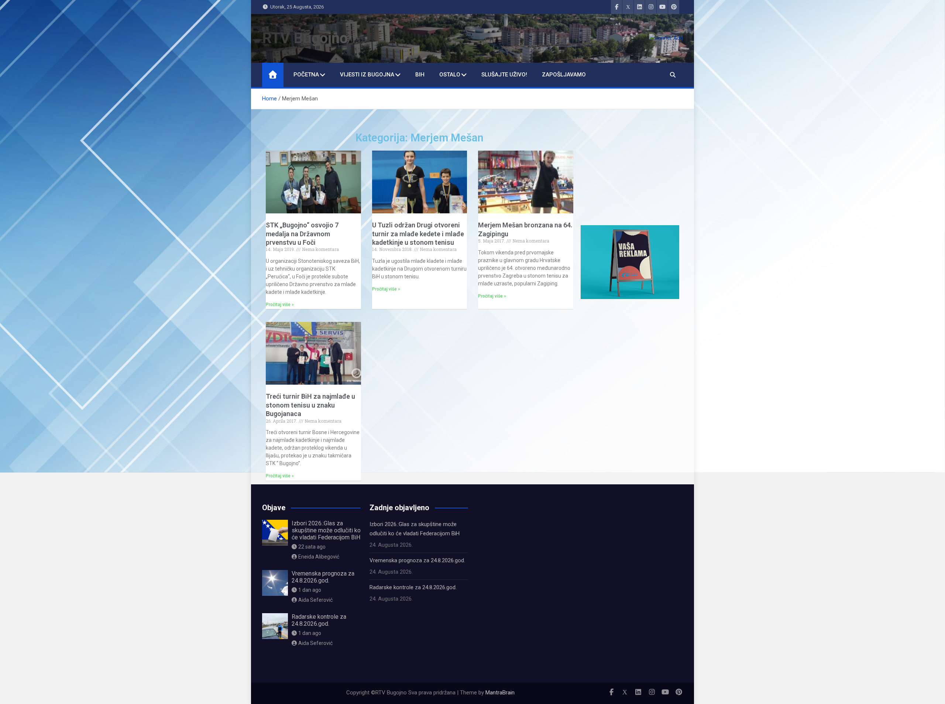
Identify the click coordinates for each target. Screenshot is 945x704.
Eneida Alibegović (318, 557)
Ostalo (449, 74)
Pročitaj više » (280, 304)
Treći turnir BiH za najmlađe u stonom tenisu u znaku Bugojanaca (310, 405)
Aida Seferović (315, 600)
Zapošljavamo (564, 74)
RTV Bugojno (305, 38)
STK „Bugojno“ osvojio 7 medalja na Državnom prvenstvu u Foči (302, 233)
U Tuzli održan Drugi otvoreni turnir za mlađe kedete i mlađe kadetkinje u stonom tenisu (418, 233)
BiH (420, 74)
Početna (306, 74)
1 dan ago (309, 590)
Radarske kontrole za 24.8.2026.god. (319, 620)
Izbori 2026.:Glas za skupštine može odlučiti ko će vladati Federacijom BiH (326, 530)
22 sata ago (312, 547)
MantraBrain (500, 692)
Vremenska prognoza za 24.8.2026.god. (323, 577)
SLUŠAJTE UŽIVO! (504, 74)
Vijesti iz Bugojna (367, 74)
